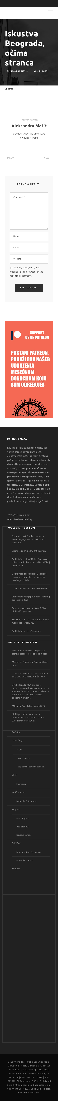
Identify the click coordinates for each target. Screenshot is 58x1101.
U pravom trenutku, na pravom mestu (30, 674)
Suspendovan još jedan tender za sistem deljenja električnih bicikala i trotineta (28, 540)
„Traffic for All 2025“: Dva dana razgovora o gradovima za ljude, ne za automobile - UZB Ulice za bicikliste (30, 688)
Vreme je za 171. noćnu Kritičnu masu (29, 551)
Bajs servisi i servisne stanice (31, 767)
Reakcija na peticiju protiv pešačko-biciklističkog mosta (29, 609)
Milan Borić (17, 651)
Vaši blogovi (41, 71)
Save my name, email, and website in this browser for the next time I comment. (26, 272)
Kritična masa (18, 792)
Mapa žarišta (24, 759)
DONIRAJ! (16, 843)
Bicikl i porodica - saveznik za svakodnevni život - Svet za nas (27, 716)
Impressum (21, 784)
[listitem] (29, 475)
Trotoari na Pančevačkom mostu (30, 663)
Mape (19, 749)
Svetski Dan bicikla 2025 (33, 706)
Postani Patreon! (24, 860)
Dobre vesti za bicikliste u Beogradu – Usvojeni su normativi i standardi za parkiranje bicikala (30, 577)
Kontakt (16, 869)
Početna (16, 732)
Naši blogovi (22, 819)
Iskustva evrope (24, 835)
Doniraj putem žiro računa (28, 852)
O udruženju (17, 740)
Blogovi (15, 809)
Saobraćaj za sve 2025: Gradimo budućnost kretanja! (27, 696)
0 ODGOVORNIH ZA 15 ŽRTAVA (30, 677)
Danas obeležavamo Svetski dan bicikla (30, 589)
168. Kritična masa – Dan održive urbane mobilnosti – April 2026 (30, 621)
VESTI (14, 775)
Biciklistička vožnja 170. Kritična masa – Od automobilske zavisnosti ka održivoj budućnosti (31, 562)
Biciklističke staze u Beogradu (26, 631)
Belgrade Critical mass (26, 801)
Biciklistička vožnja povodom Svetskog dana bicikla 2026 (31, 598)
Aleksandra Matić (17, 71)
